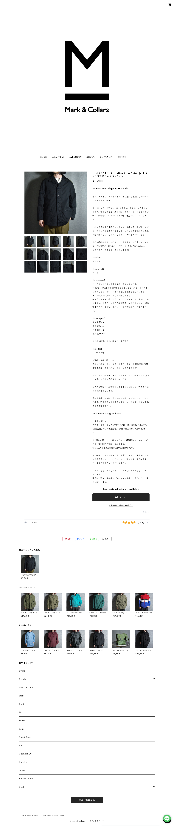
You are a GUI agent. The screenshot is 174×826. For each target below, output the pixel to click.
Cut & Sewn (25, 737)
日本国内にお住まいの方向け (121, 505)
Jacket (22, 696)
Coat (21, 704)
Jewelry (23, 762)
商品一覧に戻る (87, 800)
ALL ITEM (58, 157)
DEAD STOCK (26, 687)
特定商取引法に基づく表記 (53, 816)
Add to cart (121, 497)
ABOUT (91, 157)
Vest (21, 712)
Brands (22, 679)
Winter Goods (26, 778)
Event (22, 671)
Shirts (22, 720)
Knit (21, 745)
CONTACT (106, 157)
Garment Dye (26, 754)
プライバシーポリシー (30, 816)
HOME (43, 157)
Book (21, 787)
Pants (21, 729)
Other (22, 770)
